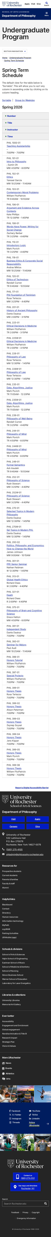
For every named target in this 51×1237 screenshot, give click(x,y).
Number (11, 115)
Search (5, 1199)
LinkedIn (36, 1118)
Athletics (10, 1073)
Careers (13, 826)
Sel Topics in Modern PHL (20, 529)
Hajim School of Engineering (14, 958)
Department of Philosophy (18, 16)
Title (9, 122)
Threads (16, 1122)
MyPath (5, 925)
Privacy (25, 1212)
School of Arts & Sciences (15, 12)
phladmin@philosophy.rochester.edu (24, 854)
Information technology (12, 921)
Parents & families (10, 879)
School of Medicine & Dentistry (16, 966)
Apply (27, 4)
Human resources (10, 917)
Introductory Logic (16, 245)
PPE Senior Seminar (17, 564)
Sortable (6, 100)
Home (4, 57)
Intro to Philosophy (16, 161)
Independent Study (16, 629)
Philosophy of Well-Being (19, 418)
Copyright (36, 1212)
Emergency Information (26, 1218)
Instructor (12, 129)
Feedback (15, 1212)
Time (10, 136)
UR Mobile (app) (9, 937)
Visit (33, 4)
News (8, 1063)
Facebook (16, 1111)
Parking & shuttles (10, 933)
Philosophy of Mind (17, 433)
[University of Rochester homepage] (12, 4)
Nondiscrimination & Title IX (14, 1033)
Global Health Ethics (17, 579)
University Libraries (11, 1000)
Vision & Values (9, 1046)
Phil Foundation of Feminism (21, 294)
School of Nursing (10, 971)
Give (39, 4)
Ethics (10, 176)
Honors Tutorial (15, 660)
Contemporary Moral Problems (22, 192)
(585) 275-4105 (14, 849)
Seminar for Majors (16, 644)
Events (8, 1068)
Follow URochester (34, 1124)
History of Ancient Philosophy (22, 310)
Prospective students (11, 871)
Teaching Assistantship (18, 146)
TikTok (35, 1114)
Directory (6, 912)
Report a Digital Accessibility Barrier (32, 788)
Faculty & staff (8, 883)
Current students (10, 875)
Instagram (16, 1118)
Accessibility (8, 1021)
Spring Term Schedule (14, 60)
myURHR (6, 929)
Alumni (5, 887)
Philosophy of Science (18, 480)
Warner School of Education (14, 979)
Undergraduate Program (20, 57)
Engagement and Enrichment (15, 1025)
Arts (8, 1078)
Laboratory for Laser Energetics (16, 983)
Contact (5, 908)
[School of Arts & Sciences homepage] (21, 801)
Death (10, 595)
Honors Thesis (14, 691)
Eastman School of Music (13, 962)
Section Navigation (13, 51)
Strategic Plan (8, 1042)
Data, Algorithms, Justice (20, 387)
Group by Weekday (25, 100)
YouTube (36, 1111)
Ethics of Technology (17, 279)
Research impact (9, 1037)
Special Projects (15, 675)
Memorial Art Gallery (11, 1004)
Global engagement (11, 1029)
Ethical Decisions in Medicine (22, 325)
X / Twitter (16, 1114)
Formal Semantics (16, 464)
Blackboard (7, 904)
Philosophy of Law (16, 356)
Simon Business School (12, 975)
